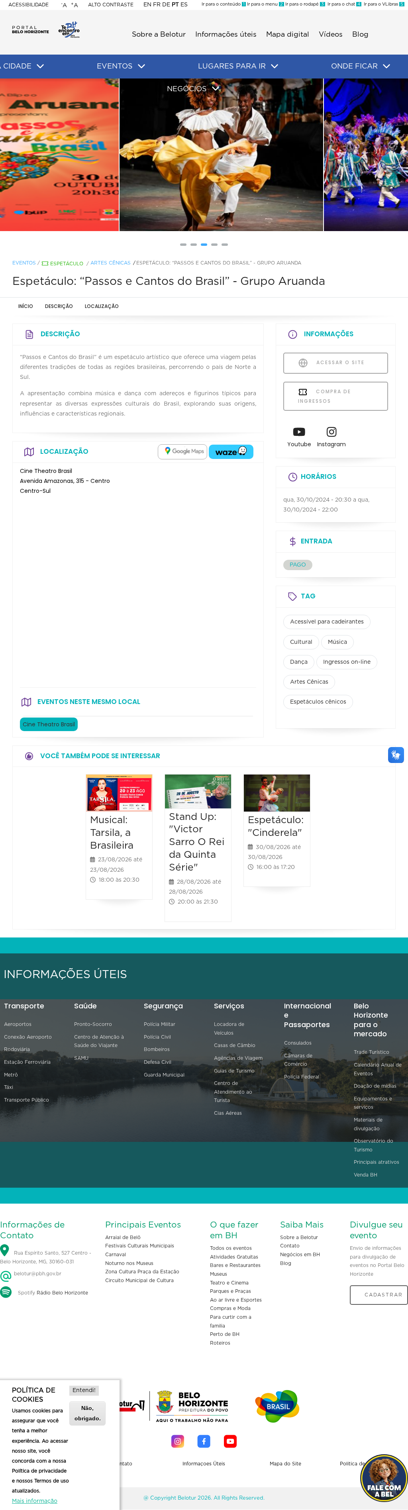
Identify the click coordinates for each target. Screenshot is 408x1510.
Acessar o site (339, 362)
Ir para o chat (342, 4)
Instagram (331, 444)
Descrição (59, 306)
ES (184, 5)
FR (157, 5)
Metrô (11, 1075)
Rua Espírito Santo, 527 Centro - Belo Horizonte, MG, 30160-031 (45, 1257)
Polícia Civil (157, 1037)
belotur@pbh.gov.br (36, 1273)
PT (175, 5)
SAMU (81, 1058)
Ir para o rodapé (304, 4)
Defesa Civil (157, 1062)
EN (147, 5)
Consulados (298, 1043)
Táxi (8, 1087)
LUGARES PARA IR (232, 66)
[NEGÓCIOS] (216, 89)
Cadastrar (384, 1294)
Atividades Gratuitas (234, 1257)
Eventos (24, 263)
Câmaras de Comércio (298, 1060)
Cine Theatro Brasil (49, 724)
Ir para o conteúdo (223, 4)
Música (337, 642)
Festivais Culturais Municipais (139, 1245)
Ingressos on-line (347, 662)
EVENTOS (115, 66)
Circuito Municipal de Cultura (139, 1280)
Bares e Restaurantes (235, 1265)
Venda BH (365, 1175)
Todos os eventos (231, 1248)
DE (166, 5)
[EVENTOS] (141, 66)
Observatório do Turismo (373, 1145)
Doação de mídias (375, 1086)
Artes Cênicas (110, 263)
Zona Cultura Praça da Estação (142, 1271)
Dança (299, 662)
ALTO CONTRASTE (110, 4)
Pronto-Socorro (93, 1024)
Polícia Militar (159, 1024)
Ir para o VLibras (382, 4)
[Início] (46, 24)
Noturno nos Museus (129, 1263)
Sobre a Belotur (159, 34)
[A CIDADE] (40, 66)
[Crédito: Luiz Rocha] (204, 155)
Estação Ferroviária (27, 1062)
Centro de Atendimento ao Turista (233, 1092)
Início (25, 306)
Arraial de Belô (123, 1237)
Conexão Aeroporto (28, 1037)
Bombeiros (157, 1049)
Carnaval (115, 1254)
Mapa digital (287, 34)
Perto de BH (224, 1334)
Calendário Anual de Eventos (378, 1069)
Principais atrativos (376, 1162)
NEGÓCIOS (187, 89)
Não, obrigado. (88, 1413)
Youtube (299, 444)
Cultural (301, 642)
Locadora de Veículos (229, 1028)
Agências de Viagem (238, 1058)
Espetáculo (66, 263)
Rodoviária (17, 1049)
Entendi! (84, 1390)
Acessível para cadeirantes (327, 622)
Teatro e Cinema (229, 1283)
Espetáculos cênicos (318, 702)
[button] (183, 244)
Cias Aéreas (228, 1113)
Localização (102, 306)
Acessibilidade (28, 4)
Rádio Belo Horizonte (62, 1292)
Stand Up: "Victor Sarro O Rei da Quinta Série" (196, 842)
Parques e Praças (230, 1291)
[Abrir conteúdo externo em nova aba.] (182, 451)
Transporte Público (26, 1100)
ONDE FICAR (354, 66)
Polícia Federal (301, 1077)
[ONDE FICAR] (386, 66)
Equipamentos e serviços (373, 1103)
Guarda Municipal (164, 1075)
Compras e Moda (230, 1308)
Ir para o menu (264, 4)
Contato (290, 1245)
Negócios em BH (300, 1254)
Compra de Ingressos (324, 396)
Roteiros (220, 1343)
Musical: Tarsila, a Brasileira (111, 833)
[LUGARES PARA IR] (275, 66)
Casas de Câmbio (234, 1045)
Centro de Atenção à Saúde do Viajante (99, 1041)
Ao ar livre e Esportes (236, 1300)
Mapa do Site (285, 1463)
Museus (218, 1274)
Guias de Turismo (234, 1071)
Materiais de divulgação (368, 1124)
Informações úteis (226, 34)
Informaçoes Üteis (203, 1463)
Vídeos (331, 34)
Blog (360, 34)
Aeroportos (17, 1024)
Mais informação (34, 1501)
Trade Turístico (371, 1052)
